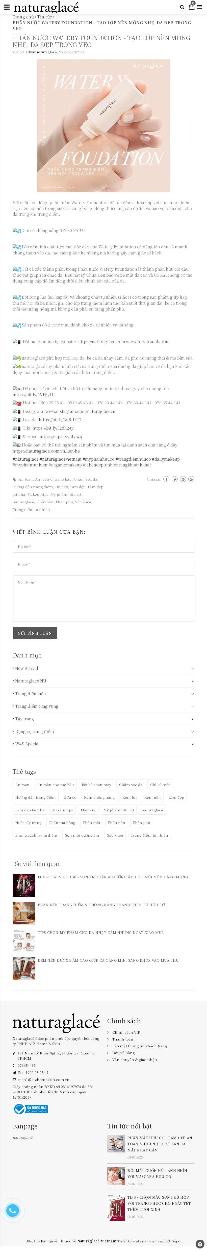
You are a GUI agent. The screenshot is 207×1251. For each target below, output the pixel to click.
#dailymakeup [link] (166, 459)
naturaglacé (23, 501)
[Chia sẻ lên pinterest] (183, 479)
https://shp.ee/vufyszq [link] (61, 436)
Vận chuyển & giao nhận (134, 1059)
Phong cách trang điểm (36, 835)
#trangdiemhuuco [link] (133, 459)
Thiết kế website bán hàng (140, 1240)
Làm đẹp (78, 486)
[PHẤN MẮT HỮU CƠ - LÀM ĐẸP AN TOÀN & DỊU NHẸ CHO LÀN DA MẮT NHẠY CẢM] (116, 1142)
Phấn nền (45, 501)
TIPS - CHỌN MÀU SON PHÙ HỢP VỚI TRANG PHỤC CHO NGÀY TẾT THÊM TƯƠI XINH (159, 1203)
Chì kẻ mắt (160, 784)
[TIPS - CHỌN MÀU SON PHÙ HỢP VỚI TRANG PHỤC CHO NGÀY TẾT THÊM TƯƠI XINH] (116, 1206)
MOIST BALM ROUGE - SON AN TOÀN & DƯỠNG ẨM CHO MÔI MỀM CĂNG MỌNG (113, 876)
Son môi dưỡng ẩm (82, 835)
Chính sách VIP (126, 1032)
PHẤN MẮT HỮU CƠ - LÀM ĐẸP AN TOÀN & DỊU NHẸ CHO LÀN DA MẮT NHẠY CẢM (159, 1143)
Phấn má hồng (62, 822)
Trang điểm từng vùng (37, 706)
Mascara (88, 809)
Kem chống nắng (99, 797)
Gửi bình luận (35, 633)
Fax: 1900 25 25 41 (33, 1072)
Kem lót (129, 797)
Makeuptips (38, 494)
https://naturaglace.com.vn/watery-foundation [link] (123, 341)
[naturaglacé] (56, 1022)
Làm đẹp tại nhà (29, 809)
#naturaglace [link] (26, 459)
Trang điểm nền (30, 693)
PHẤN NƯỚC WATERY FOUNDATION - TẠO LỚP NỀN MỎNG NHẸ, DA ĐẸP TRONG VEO (101, 41)
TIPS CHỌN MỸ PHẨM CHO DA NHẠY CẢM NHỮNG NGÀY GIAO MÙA (101, 932)
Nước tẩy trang (28, 822)
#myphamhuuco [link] (99, 459)
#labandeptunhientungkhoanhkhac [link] (117, 465)
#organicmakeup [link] (65, 465)
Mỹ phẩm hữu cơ (65, 494)
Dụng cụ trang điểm (34, 731)
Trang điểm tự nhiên (31, 509)
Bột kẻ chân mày (96, 784)
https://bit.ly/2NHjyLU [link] (34, 394)
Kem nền (152, 797)
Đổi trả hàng (123, 1052)
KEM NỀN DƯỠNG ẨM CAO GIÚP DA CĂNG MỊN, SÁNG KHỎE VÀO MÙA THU (108, 960)
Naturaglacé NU (30, 681)
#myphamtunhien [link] (30, 465)
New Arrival (26, 668)
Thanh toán (122, 1039)
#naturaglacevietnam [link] (61, 459)
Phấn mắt (91, 822)
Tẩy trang (24, 719)
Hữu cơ (61, 486)
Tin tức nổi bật (129, 1125)
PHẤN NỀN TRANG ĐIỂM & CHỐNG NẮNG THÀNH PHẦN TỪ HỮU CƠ (101, 904)
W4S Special (27, 744)
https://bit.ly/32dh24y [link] (53, 428)
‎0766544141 (27, 1065)
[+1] (191, 479)
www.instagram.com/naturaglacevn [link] (80, 411)
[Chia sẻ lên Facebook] (166, 479)
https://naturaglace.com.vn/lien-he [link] (46, 451)
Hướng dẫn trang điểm (33, 486)
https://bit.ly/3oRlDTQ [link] (60, 419)
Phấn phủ (64, 501)
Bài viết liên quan (37, 863)
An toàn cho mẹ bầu (53, 479)
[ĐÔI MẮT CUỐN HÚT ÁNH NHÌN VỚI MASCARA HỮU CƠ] (116, 1175)
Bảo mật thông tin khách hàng (139, 1045)
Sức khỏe (83, 501)
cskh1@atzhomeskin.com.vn (43, 1079)
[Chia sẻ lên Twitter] (175, 479)
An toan (26, 479)
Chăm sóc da (85, 479)
